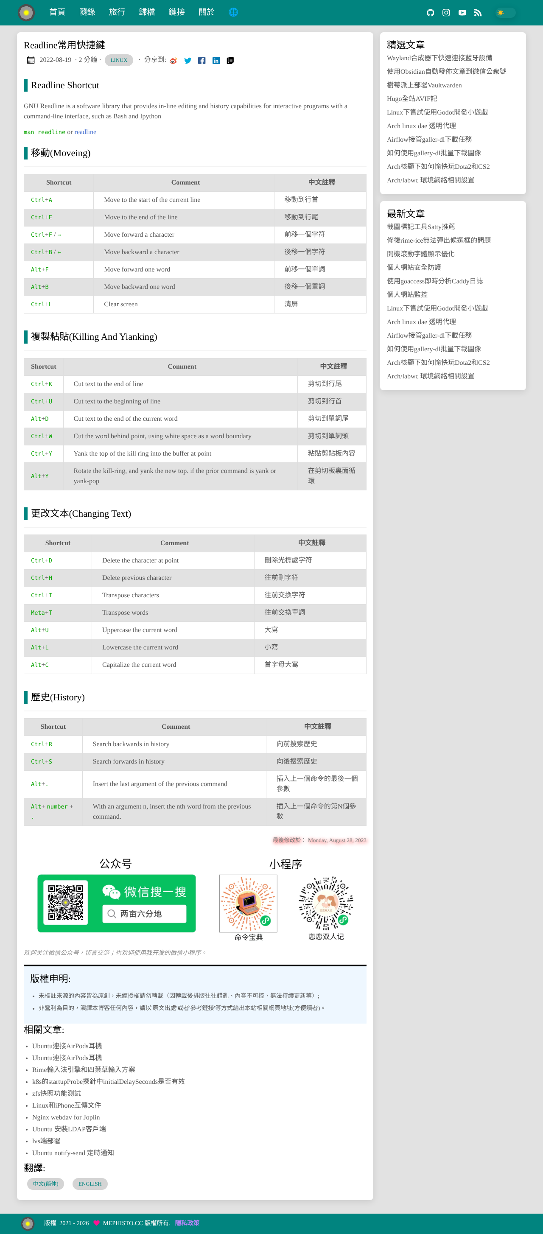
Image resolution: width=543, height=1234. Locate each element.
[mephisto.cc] (29, 12)
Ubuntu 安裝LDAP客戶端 (69, 1129)
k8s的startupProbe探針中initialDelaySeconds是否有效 (108, 1082)
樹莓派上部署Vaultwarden (424, 85)
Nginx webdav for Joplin (66, 1117)
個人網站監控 (407, 295)
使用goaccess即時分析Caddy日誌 (435, 281)
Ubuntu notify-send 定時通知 (73, 1153)
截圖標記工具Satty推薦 (421, 227)
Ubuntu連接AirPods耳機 (67, 1046)
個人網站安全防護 (414, 267)
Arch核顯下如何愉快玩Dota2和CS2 (438, 167)
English (90, 1184)
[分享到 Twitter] (188, 60)
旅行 (117, 12)
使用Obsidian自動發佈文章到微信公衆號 (447, 72)
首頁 (57, 12)
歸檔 (147, 12)
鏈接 (177, 12)
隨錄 (87, 12)
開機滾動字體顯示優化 (421, 254)
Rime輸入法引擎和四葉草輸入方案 (83, 1070)
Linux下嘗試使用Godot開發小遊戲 (437, 112)
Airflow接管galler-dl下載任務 (429, 139)
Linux (119, 60)
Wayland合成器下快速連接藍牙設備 (439, 58)
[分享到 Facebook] (202, 60)
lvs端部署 (46, 1141)
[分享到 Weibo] (173, 60)
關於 (207, 12)
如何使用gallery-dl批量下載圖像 (434, 153)
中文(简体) (46, 1184)
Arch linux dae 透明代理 (421, 126)
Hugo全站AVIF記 (412, 99)
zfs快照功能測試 (56, 1093)
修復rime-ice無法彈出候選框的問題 (439, 240)
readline (86, 132)
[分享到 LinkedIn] (216, 60)
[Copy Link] (230, 60)
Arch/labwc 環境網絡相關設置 (431, 180)
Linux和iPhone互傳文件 (66, 1105)
